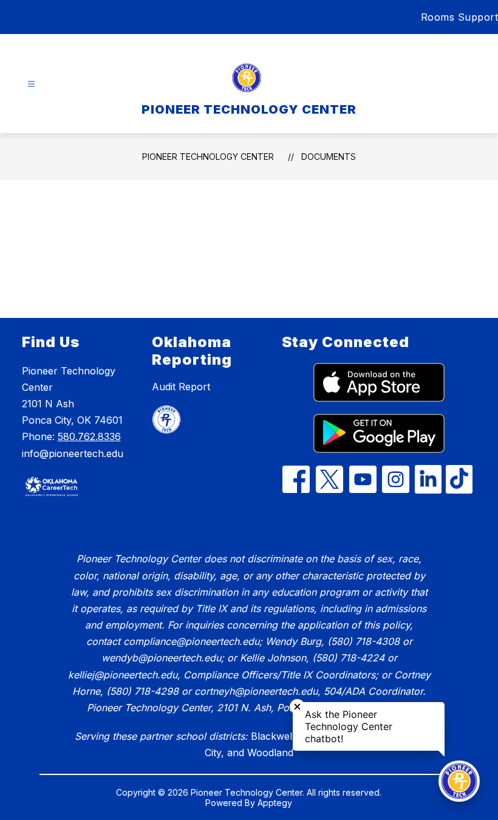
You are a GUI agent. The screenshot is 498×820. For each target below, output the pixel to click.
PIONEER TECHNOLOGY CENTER (208, 156)
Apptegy (275, 803)
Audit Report (181, 387)
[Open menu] (31, 84)
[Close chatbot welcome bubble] (297, 706)
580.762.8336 (89, 436)
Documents (328, 156)
